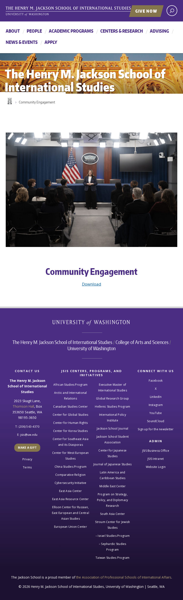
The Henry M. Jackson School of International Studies (62, 342)
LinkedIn (156, 397)
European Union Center (70, 527)
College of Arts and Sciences (142, 342)
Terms (27, 467)
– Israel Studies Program (113, 536)
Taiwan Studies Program (113, 558)
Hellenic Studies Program (112, 407)
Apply (51, 42)
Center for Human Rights (70, 423)
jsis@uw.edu (29, 435)
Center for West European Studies (70, 456)
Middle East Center (112, 486)
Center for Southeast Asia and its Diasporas (70, 442)
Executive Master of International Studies (112, 387)
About (13, 31)
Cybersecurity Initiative (70, 483)
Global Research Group (112, 398)
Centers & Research (121, 31)
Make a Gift (27, 448)
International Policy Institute (112, 417)
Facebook (156, 381)
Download (91, 284)
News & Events (22, 42)
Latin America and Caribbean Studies (112, 475)
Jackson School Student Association (113, 439)
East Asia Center (70, 491)
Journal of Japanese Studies (112, 464)
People (34, 31)
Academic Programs (71, 31)
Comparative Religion (70, 475)
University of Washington (92, 323)
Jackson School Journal (112, 428)
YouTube (155, 413)
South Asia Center (112, 514)
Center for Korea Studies (70, 431)
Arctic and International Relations (70, 395)
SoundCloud (155, 421)
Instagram (156, 405)
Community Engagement (37, 102)
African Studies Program (70, 385)
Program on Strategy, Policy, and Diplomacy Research (112, 500)
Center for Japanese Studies (112, 453)
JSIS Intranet (155, 459)
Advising (159, 31)
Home (9, 101)
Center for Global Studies (70, 415)
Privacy (27, 459)
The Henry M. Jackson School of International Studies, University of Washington (78, 11)
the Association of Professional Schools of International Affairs (123, 577)
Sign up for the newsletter (156, 429)
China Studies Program (70, 467)
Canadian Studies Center (70, 407)
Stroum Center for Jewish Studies (112, 525)
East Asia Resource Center (70, 499)
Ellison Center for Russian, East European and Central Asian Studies (70, 513)
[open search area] (172, 10)
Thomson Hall (23, 406)
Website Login (156, 467)
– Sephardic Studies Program (112, 547)
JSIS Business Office (155, 451)
